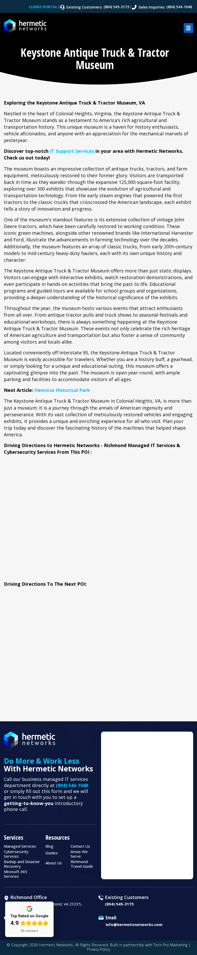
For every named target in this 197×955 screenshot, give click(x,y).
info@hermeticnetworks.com (134, 924)
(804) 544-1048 (72, 785)
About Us (53, 863)
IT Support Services (72, 151)
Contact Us (80, 846)
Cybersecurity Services (16, 853)
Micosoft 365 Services (15, 873)
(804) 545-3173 (119, 903)
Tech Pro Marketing (170, 944)
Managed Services (20, 846)
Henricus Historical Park (62, 390)
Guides (51, 852)
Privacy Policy (98, 949)
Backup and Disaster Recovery (22, 863)
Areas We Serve (79, 853)
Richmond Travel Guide (82, 863)
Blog (49, 846)
